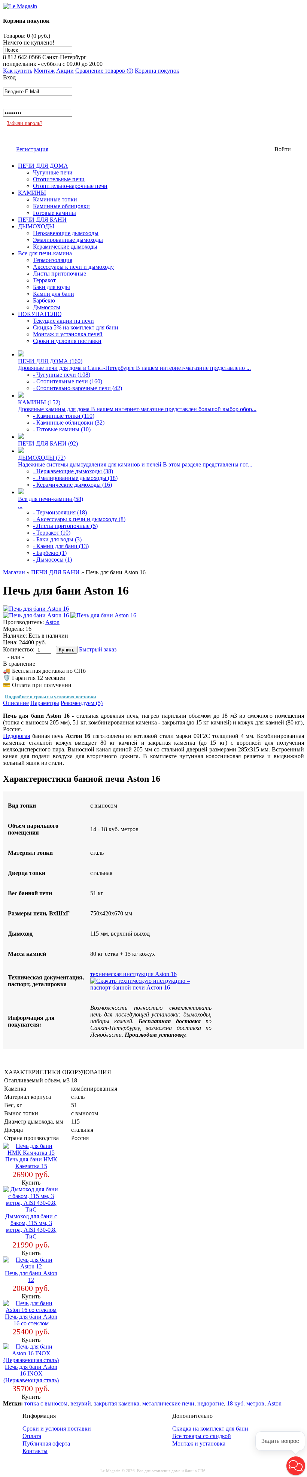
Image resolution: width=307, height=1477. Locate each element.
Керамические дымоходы (65, 246)
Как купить (17, 70)
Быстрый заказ (97, 649)
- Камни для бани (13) (61, 546)
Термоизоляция (52, 260)
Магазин (14, 572)
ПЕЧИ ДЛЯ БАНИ (42, 219)
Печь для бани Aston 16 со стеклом (31, 1319)
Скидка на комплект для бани (210, 1428)
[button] (295, 1465)
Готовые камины (54, 213)
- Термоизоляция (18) (60, 512)
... (20, 505)
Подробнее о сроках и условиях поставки (50, 696)
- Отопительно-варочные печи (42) (77, 388)
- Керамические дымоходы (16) (72, 484)
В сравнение (19, 663)
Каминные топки (55, 199)
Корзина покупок (157, 70)
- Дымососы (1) (52, 559)
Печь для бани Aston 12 (31, 1276)
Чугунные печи (53, 172)
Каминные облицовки (61, 206)
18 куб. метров (245, 1403)
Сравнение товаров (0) (104, 70)
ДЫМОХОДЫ (36, 226)
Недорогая (16, 736)
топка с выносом (45, 1403)
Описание (16, 703)
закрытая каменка (116, 1403)
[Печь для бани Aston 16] (36, 608)
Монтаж (44, 70)
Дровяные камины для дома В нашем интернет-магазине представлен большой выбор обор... (137, 409)
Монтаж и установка (198, 1443)
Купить (31, 1182)
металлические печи (168, 1403)
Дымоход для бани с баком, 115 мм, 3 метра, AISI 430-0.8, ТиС (31, 1226)
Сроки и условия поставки (67, 341)
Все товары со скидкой (201, 1436)
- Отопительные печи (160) (67, 381)
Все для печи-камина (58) (50, 499)
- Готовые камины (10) (62, 429)
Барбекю (44, 300)
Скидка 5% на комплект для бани (75, 327)
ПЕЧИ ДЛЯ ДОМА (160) (50, 361)
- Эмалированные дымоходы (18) (75, 478)
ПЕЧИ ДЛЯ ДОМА (43, 165)
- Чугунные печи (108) (61, 374)
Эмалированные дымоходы (68, 240)
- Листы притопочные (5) (65, 526)
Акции (65, 70)
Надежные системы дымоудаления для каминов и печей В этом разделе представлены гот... (135, 464)
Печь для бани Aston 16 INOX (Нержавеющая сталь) (31, 1373)
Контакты (35, 1451)
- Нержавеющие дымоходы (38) (73, 471)
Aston (52, 622)
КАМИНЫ (32, 192)
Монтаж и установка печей (68, 334)
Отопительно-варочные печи (70, 186)
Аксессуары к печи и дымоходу (73, 267)
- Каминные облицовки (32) (68, 422)
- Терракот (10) (51, 532)
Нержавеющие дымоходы (65, 233)
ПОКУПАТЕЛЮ (39, 314)
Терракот (44, 280)
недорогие (210, 1403)
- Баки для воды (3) (57, 539)
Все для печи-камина (45, 253)
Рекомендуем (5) (82, 703)
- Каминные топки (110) (63, 416)
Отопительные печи (59, 179)
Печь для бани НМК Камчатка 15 (31, 1162)
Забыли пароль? (24, 123)
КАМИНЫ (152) (39, 402)
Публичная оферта (46, 1443)
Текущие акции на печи (63, 320)
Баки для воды (51, 287)
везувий (80, 1403)
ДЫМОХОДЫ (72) (42, 458)
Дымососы (46, 307)
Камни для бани (53, 294)
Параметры (44, 703)
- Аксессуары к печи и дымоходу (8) (79, 519)
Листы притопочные (59, 273)
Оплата (31, 1436)
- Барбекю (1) (50, 553)
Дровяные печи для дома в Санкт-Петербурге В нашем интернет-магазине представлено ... (134, 368)
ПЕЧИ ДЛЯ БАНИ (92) (48, 443)
